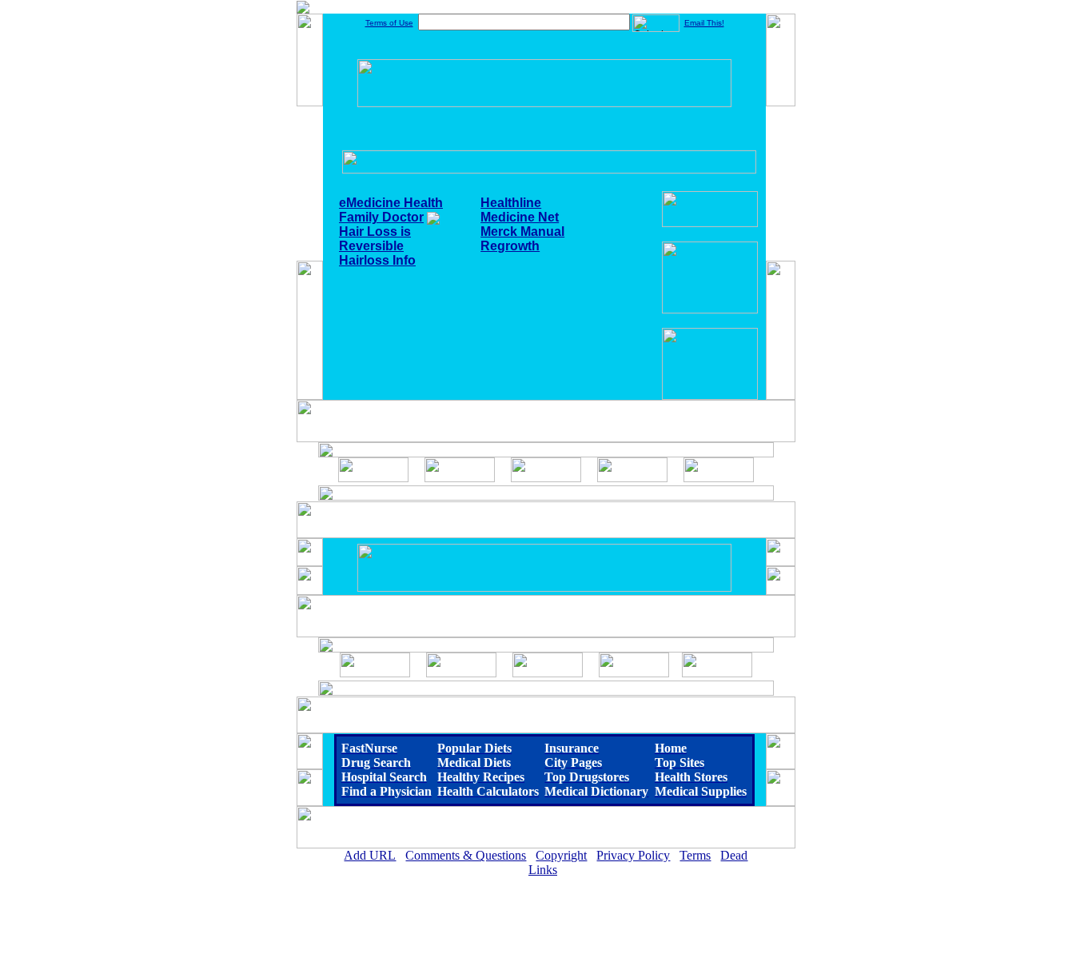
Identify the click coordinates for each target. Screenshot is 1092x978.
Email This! (704, 22)
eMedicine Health (391, 203)
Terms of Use (389, 22)
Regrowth (510, 246)
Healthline (510, 203)
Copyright (561, 855)
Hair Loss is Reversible (375, 239)
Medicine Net (519, 217)
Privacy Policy (633, 855)
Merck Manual (522, 231)
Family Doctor (381, 217)
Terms (695, 855)
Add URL (370, 855)
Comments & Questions (465, 855)
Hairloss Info (377, 260)
